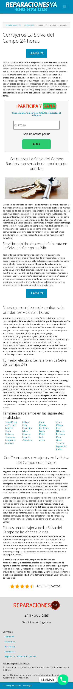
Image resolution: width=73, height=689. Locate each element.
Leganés (26, 437)
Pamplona (10, 440)
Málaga (25, 422)
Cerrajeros (29, 25)
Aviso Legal (27, 685)
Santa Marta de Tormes (11, 423)
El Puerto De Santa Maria (60, 434)
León (41, 437)
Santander (10, 437)
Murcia (42, 425)
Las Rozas (43, 428)
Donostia (9, 443)
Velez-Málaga (59, 423)
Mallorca (9, 434)
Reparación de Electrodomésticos (20, 656)
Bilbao (25, 431)
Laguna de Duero (61, 448)
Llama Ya (37, 53)
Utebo (42, 422)
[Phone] (63, 680)
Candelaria (27, 440)
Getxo (59, 440)
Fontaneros (10, 641)
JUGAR (36, 144)
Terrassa (60, 443)
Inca (58, 428)
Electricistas (10, 646)
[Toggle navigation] (64, 6)
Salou (8, 431)
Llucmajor (27, 428)
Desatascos (10, 651)
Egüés (42, 431)
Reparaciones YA (13, 25)
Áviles (42, 440)
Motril (42, 434)
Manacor (26, 434)
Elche (24, 425)
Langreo (9, 428)
